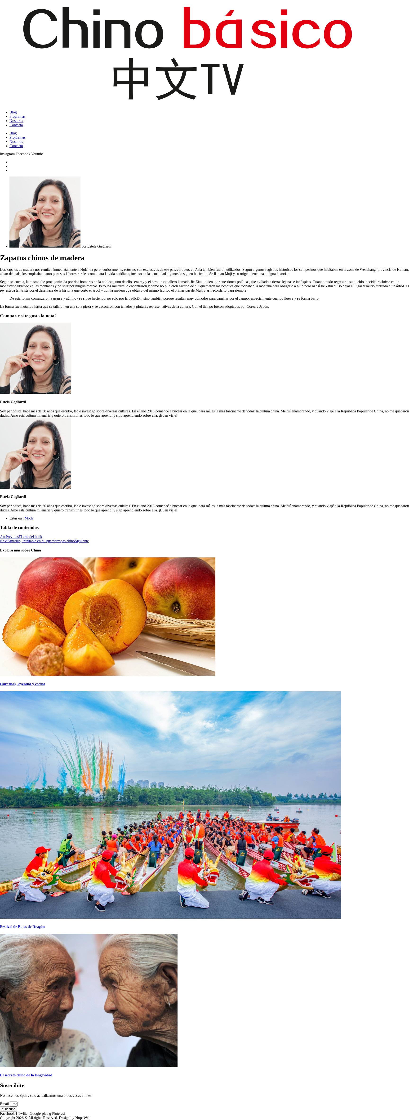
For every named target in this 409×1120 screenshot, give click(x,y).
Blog (13, 112)
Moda (29, 518)
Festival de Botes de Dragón (22, 927)
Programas (17, 116)
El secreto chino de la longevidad (26, 1075)
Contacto (16, 125)
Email (5, 1104)
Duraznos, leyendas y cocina (22, 684)
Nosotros (16, 121)
